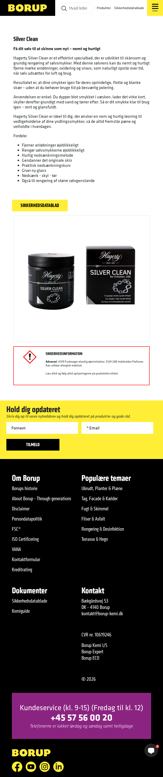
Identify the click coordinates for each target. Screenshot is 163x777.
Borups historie (24, 488)
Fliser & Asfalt (93, 519)
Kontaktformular (26, 559)
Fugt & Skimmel (95, 509)
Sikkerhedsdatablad (40, 205)
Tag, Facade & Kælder (100, 498)
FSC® (16, 529)
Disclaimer (21, 509)
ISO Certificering (25, 539)
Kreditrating (22, 569)
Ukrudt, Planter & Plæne (102, 488)
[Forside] (27, 8)
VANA (16, 549)
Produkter (104, 8)
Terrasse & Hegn (95, 539)
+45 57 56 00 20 (81, 717)
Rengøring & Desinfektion (103, 529)
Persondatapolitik (27, 519)
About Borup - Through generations (41, 498)
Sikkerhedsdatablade (129, 8)
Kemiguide (21, 611)
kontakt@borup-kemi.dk (102, 613)
